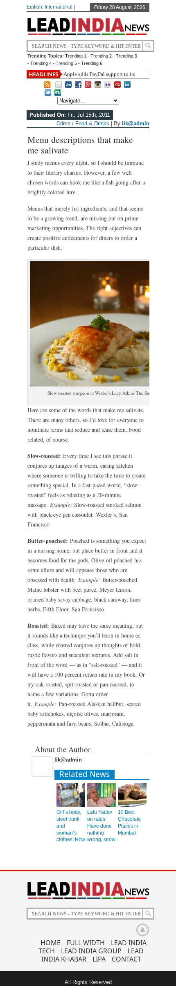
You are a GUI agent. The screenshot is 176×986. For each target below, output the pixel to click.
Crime (63, 123)
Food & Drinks (92, 123)
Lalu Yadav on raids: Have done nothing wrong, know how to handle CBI (101, 832)
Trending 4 (41, 63)
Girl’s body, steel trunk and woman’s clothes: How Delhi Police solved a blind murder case (70, 839)
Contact (126, 959)
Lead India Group (91, 950)
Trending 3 (126, 55)
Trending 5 (66, 63)
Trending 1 (75, 55)
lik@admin (135, 123)
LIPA (99, 959)
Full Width (86, 942)
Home (51, 942)
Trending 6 (91, 63)
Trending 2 (101, 55)
